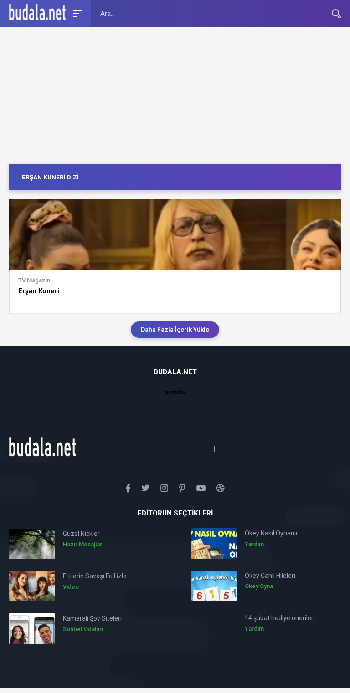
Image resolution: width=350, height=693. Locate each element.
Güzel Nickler (81, 533)
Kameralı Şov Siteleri (92, 618)
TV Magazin (34, 280)
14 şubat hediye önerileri (280, 618)
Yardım (254, 544)
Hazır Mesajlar (82, 544)
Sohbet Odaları (83, 629)
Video (71, 587)
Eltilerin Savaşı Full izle (95, 576)
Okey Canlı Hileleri (270, 575)
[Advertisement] (175, 95)
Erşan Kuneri (38, 291)
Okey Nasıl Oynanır (271, 533)
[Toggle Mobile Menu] (76, 13)
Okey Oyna (259, 586)
